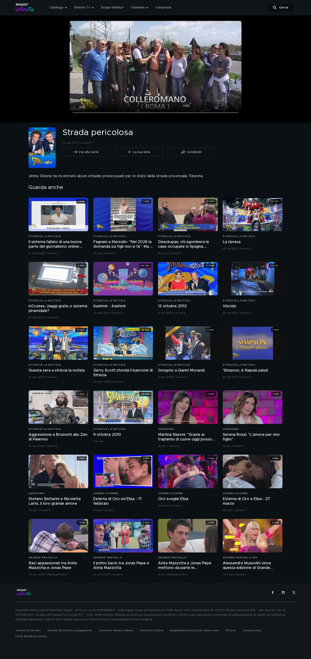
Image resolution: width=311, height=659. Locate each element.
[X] (294, 592)
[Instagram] (283, 592)
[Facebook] (273, 592)
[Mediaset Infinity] (24, 7)
